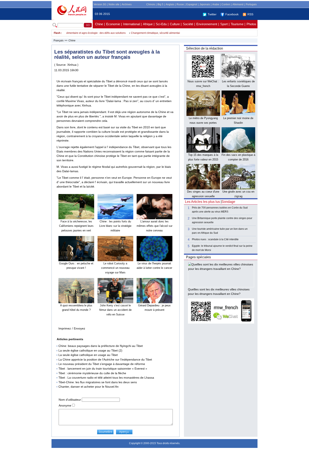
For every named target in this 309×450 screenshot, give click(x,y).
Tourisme (237, 24)
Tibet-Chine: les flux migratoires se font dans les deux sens (97, 382)
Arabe (215, 4)
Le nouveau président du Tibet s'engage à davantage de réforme (101, 364)
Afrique (148, 24)
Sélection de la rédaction (204, 48)
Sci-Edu (161, 24)
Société (188, 24)
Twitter (212, 14)
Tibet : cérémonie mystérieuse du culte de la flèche (92, 373)
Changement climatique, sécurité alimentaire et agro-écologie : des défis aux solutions (71, 32)
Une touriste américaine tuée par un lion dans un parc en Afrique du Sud (220, 230)
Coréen (226, 4)
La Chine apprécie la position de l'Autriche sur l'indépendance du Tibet (105, 359)
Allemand (237, 4)
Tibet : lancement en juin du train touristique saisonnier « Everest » (102, 368)
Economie (113, 24)
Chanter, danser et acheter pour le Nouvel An (88, 386)
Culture (175, 24)
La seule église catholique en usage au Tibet (88, 355)
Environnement (206, 24)
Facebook (232, 14)
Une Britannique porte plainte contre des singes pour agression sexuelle (222, 220)
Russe (180, 4)
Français (58, 40)
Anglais (170, 4)
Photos (251, 24)
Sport (224, 24)
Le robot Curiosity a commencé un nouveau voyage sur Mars (115, 268)
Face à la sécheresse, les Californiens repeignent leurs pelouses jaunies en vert (76, 226)
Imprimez (64, 328)
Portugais (251, 4)
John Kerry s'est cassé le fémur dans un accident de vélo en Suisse (115, 310)
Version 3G (100, 4)
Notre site (113, 4)
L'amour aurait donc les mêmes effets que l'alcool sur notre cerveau (154, 226)
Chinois (150, 4)
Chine (99, 24)
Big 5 (160, 4)
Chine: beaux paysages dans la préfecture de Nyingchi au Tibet (100, 346)
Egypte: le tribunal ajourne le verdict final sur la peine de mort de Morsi (222, 247)
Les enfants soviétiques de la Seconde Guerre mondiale (238, 86)
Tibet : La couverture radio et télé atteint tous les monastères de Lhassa (106, 377)
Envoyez (79, 328)
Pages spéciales (198, 257)
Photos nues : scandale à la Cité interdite (215, 239)
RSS (250, 14)
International (131, 24)
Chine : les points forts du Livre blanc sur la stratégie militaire (115, 226)
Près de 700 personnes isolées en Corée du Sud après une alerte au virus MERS (220, 209)
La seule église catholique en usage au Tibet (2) (90, 350)
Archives (127, 4)
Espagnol (191, 4)
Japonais (204, 4)
